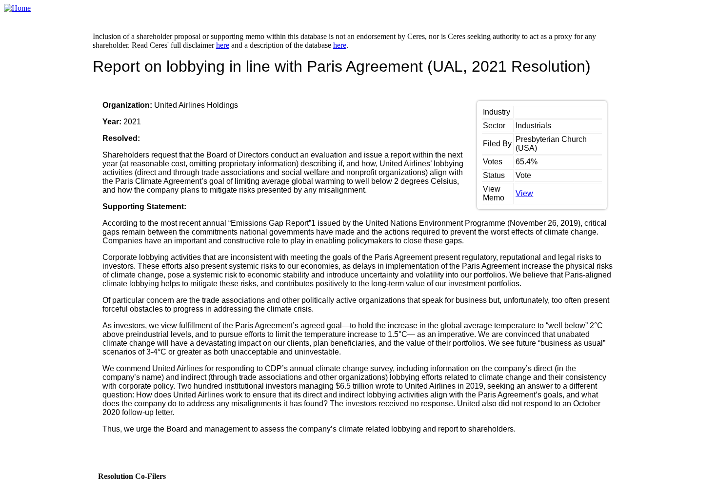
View (524, 193)
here (222, 45)
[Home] (17, 8)
